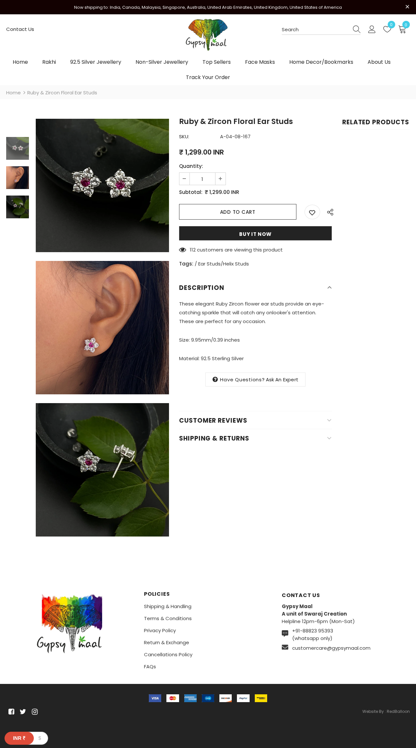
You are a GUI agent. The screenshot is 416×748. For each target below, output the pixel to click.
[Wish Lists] (312, 212)
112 (193, 249)
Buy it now (255, 234)
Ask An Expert (282, 379)
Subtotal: (190, 192)
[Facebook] (10, 712)
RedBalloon (398, 711)
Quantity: (191, 166)
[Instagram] (34, 712)
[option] (102, 185)
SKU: (184, 136)
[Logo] (208, 38)
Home (13, 92)
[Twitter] (22, 712)
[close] (407, 6)
